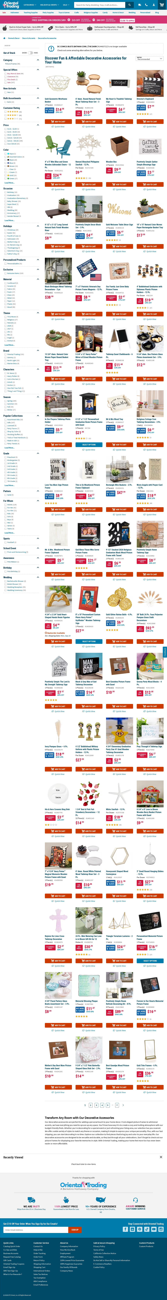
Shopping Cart (39, 1267)
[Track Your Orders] (139, 5)
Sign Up (74, 1229)
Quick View (59, 126)
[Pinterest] (139, 1229)
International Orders (42, 1270)
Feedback (165, 652)
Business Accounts (10, 1253)
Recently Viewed (13, 1157)
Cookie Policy (99, 1267)
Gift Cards (7, 1260)
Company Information (69, 1246)
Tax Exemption (40, 1277)
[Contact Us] (146, 5)
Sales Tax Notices (41, 1274)
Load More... (10, 182)
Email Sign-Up (9, 1267)
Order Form (38, 1257)
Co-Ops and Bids (10, 1250)
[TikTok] (146, 1229)
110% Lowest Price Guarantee (72, 1260)
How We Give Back (67, 1250)
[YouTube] (154, 1229)
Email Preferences (41, 1285)
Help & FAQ (38, 1250)
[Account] (154, 5)
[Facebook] (125, 1229)
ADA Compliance (40, 1281)
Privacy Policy (99, 1246)
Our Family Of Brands (68, 1267)
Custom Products (146, 1246)
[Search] (129, 5)
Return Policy (39, 1260)
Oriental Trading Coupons (13, 1264)
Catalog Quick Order (11, 1246)
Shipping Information (42, 1264)
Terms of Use (98, 1250)
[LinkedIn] (132, 1229)
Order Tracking (40, 1253)
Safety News (98, 1257)
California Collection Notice (104, 1253)
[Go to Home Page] (4, 38)
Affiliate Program (67, 1257)
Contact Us (38, 1246)
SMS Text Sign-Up (10, 1270)
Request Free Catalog (12, 1257)
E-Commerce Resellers (102, 1264)
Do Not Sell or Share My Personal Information (111, 1260)
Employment (65, 1253)
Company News (66, 1270)
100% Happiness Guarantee (71, 1264)
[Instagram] (161, 1229)
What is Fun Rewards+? (12, 1274)
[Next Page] (123, 1105)
